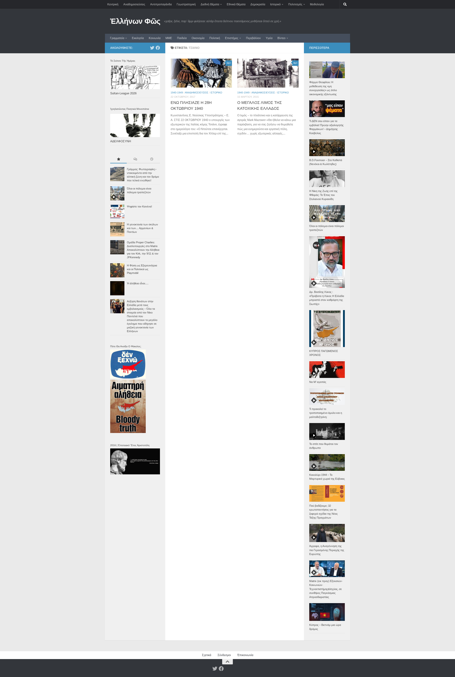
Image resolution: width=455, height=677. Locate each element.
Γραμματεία (117, 38)
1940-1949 (177, 92)
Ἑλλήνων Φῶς (135, 21)
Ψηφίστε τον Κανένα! (139, 206)
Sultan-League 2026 (123, 93)
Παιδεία (182, 38)
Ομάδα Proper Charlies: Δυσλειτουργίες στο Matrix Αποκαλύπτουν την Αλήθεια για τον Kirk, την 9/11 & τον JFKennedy (143, 250)
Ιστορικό (275, 4)
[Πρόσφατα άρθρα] (151, 159)
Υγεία (269, 38)
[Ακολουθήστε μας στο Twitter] (152, 48)
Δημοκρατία (257, 4)
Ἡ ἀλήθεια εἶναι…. (137, 283)
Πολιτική (214, 38)
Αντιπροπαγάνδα (161, 4)
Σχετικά (206, 655)
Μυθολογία (317, 4)
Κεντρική (112, 4)
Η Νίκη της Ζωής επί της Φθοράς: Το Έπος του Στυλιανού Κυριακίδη (323, 195)
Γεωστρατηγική (186, 4)
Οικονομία (198, 38)
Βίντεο (281, 38)
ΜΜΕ (168, 38)
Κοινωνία (154, 38)
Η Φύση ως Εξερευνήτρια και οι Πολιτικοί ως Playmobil (142, 269)
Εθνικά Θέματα (236, 4)
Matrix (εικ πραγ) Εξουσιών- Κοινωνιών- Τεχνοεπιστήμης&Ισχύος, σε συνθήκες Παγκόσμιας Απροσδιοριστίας (325, 589)
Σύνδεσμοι (224, 655)
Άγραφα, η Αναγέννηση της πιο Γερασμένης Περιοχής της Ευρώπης (326, 550)
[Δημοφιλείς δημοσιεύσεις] (118, 159)
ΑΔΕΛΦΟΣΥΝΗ (120, 141)
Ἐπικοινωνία (245, 655)
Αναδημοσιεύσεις (134, 4)
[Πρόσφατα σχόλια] (135, 159)
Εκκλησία (138, 38)
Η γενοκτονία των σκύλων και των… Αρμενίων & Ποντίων (142, 228)
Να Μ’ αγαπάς (317, 381)
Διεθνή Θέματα (210, 4)
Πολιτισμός (295, 4)
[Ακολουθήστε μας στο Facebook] (158, 48)
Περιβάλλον (253, 38)
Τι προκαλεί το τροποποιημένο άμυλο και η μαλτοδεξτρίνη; (325, 412)
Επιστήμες (231, 38)
